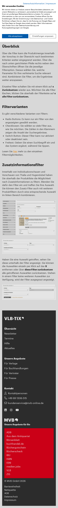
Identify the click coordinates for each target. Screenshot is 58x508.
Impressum (51, 3)
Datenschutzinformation (33, 3)
